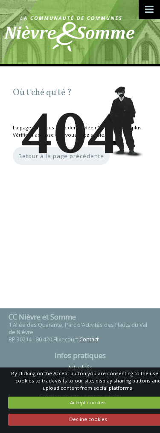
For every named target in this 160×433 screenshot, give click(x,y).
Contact (89, 339)
